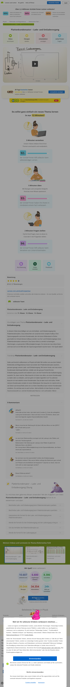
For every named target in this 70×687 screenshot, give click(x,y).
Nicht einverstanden (35, 672)
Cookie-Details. (29, 635)
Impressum (41, 682)
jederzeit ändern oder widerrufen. (51, 647)
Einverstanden (35, 659)
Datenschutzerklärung (12, 635)
